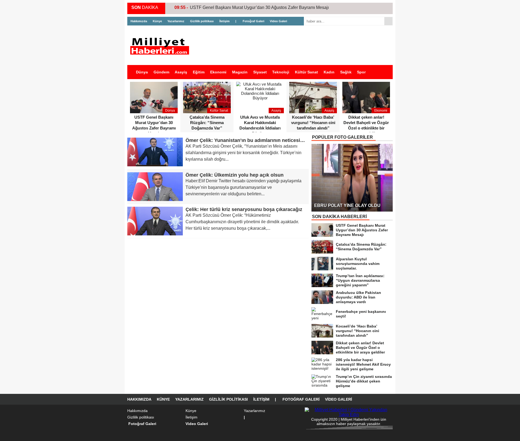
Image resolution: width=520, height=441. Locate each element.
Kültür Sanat (306, 72)
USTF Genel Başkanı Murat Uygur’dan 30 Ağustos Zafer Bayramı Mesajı (259, 7)
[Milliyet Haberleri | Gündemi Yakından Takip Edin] (161, 46)
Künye (157, 21)
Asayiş (181, 72)
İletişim (224, 21)
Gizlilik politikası (202, 21)
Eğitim (198, 72)
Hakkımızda (139, 21)
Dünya (142, 72)
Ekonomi (218, 72)
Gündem (161, 72)
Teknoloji (280, 72)
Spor (361, 72)
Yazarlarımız (175, 21)
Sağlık (346, 72)
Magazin (240, 72)
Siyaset (260, 72)
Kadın (329, 72)
